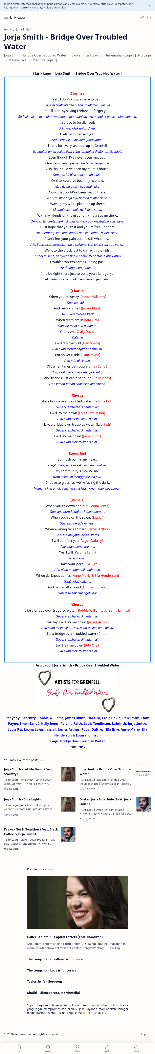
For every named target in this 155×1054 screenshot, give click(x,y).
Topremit (25, 7)
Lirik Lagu (17, 17)
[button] (142, 17)
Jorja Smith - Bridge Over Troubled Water (106, 771)
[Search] (149, 17)
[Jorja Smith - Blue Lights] (68, 804)
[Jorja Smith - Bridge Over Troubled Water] (143, 774)
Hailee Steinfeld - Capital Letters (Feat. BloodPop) (65, 937)
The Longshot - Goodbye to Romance (55, 959)
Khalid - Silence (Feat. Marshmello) (53, 993)
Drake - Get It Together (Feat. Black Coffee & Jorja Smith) (31, 831)
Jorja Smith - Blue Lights (22, 799)
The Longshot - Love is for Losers (51, 970)
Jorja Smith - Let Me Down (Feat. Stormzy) (28, 771)
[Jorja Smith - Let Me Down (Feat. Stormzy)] (68, 774)
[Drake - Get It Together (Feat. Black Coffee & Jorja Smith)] (68, 834)
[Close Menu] (150, 5)
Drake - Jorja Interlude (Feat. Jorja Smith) (105, 801)
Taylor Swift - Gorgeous (44, 981)
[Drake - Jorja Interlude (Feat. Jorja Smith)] (143, 804)
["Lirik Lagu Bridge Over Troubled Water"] (77, 690)
